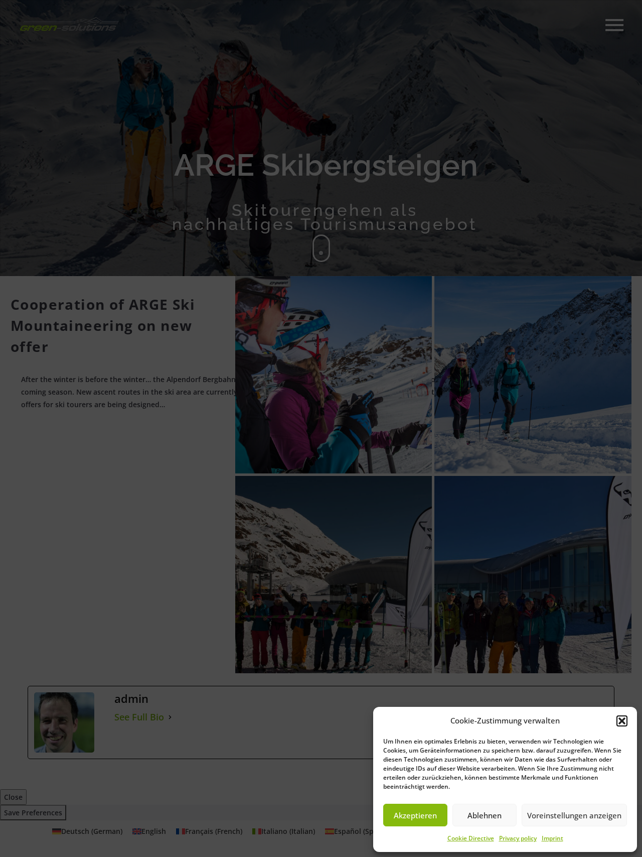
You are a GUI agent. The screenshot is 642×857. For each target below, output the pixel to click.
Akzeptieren (415, 815)
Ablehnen (484, 815)
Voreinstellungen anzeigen (574, 815)
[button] (622, 721)
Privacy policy (518, 838)
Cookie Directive (470, 838)
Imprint (552, 838)
